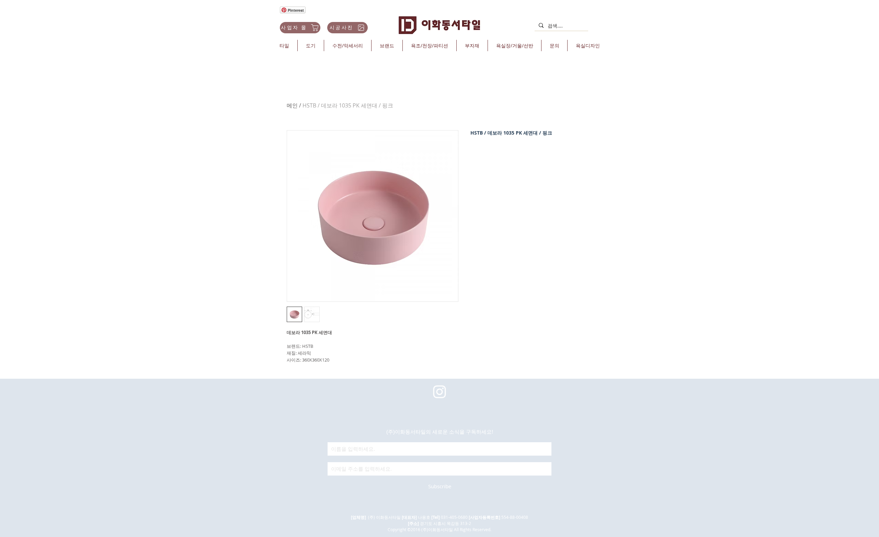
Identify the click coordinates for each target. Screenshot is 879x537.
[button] (284, 45)
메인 (292, 105)
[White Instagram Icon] (439, 391)
